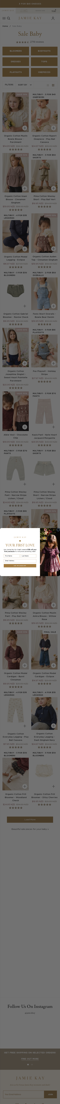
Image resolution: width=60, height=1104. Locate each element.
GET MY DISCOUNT (20, 565)
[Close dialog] (58, 530)
